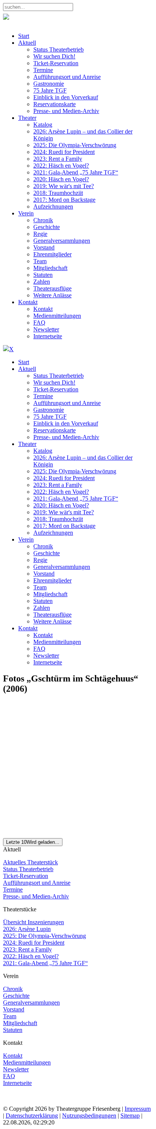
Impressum (138, 1108)
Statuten (12, 1030)
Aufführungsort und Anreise (36, 882)
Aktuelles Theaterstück (30, 862)
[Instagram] (25, 1102)
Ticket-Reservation (25, 876)
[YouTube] (40, 1102)
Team (9, 1016)
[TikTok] (54, 1102)
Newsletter (16, 1069)
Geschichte (16, 995)
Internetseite (17, 1083)
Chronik (13, 989)
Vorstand (13, 1009)
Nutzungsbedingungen (89, 1115)
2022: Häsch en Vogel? (31, 956)
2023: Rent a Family (27, 949)
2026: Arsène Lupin (27, 929)
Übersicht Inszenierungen (33, 922)
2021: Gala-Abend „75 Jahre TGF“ (45, 963)
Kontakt (12, 1055)
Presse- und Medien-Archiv (36, 896)
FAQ (9, 1076)
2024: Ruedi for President (33, 942)
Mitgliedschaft (20, 1023)
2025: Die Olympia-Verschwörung (44, 936)
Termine (13, 889)
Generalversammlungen (31, 1002)
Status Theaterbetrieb (28, 869)
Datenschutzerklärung (32, 1115)
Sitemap (130, 1115)
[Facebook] (10, 1102)
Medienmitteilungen (27, 1062)
